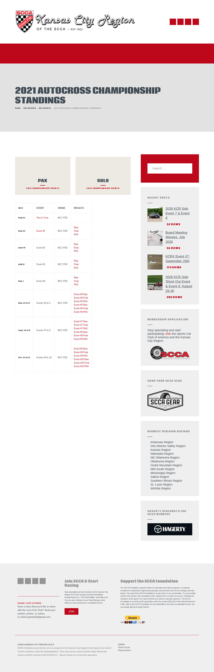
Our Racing (29, 108)
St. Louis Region (161, 484)
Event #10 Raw (81, 359)
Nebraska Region (162, 453)
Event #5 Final (81, 298)
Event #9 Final (81, 352)
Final (76, 231)
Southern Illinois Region (166, 480)
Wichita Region (160, 488)
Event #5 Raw (80, 294)
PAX (76, 234)
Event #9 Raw (80, 349)
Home (18, 108)
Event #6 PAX (81, 312)
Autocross (45, 108)
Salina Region (159, 476)
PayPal (146, 607)
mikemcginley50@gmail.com (35, 617)
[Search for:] (169, 168)
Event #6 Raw (80, 305)
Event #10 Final (81, 363)
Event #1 (40, 231)
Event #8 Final (81, 335)
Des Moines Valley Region (168, 446)
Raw (76, 227)
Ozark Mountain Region (166, 465)
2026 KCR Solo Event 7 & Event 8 (178, 213)
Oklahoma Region (162, 461)
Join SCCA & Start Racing (81, 583)
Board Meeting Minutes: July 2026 (176, 237)
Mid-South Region (162, 469)
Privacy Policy (124, 650)
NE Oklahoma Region (165, 457)
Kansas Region (160, 450)
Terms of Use (124, 647)
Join (168, 333)
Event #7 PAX (81, 328)
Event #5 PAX (81, 301)
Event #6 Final (81, 308)
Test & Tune (42, 218)
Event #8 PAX (81, 339)
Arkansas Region (161, 442)
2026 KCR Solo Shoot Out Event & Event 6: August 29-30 (179, 284)
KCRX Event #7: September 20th (178, 258)
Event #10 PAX (81, 366)
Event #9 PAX (81, 356)
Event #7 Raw (80, 321)
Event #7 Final (81, 325)
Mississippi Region (162, 473)
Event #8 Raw (80, 332)
